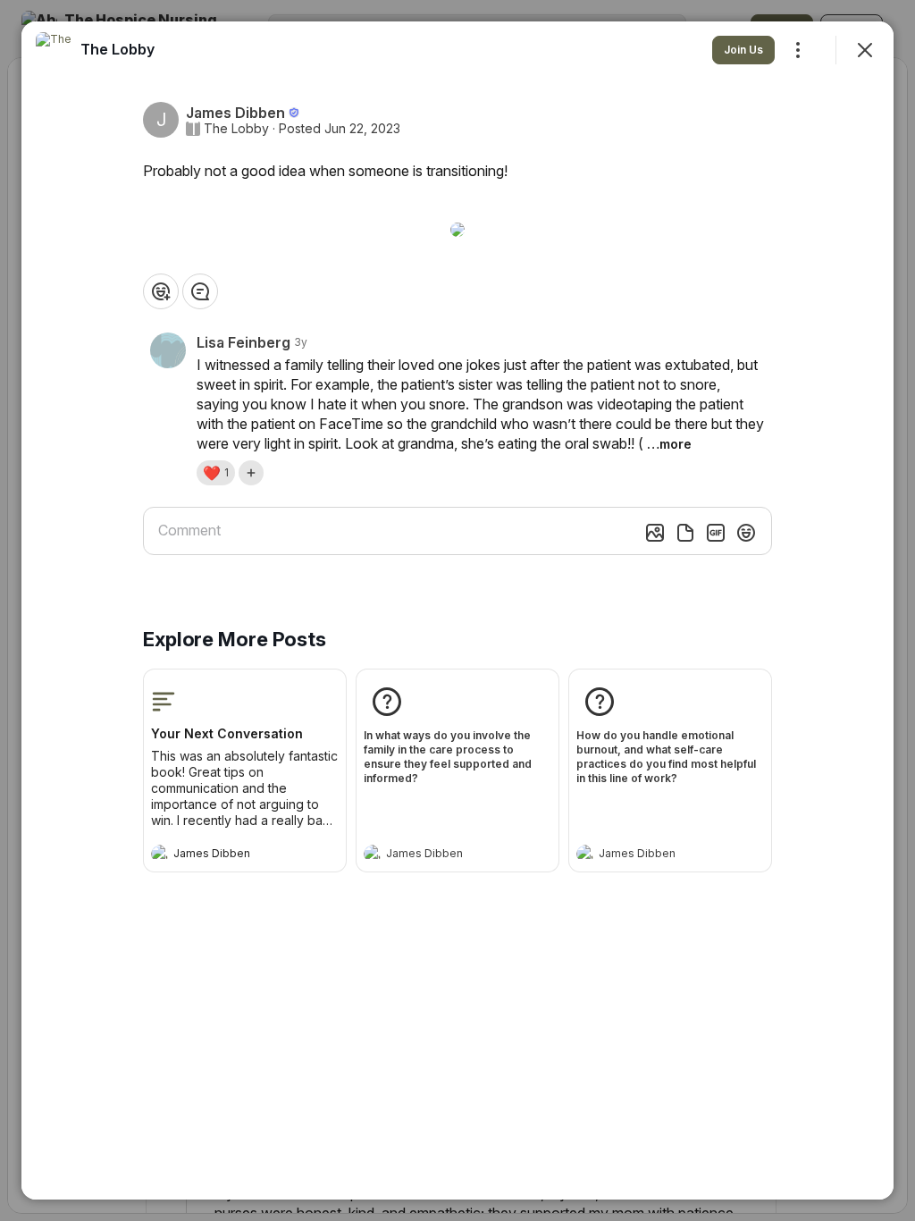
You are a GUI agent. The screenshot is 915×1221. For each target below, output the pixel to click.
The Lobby (236, 129)
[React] (161, 291)
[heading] (227, 855)
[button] (216, 472)
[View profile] (160, 854)
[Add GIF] (715, 532)
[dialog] (457, 610)
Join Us (743, 49)
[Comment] (200, 291)
